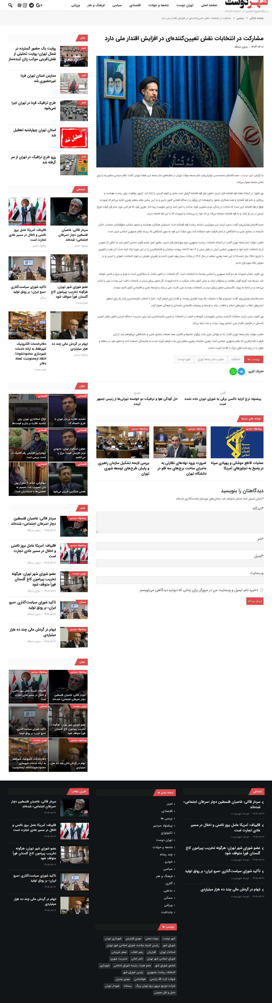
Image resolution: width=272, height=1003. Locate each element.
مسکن (43, 298)
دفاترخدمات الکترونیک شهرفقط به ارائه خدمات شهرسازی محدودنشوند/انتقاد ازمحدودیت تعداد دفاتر (30, 354)
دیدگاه (258, 508)
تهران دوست (184, 5)
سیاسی (117, 5)
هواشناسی (140, 979)
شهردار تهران (112, 986)
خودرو (169, 861)
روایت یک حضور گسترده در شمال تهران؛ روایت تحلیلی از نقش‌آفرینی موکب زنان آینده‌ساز (32, 54)
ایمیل (259, 556)
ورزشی (75, 5)
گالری (169, 883)
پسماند (128, 986)
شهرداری (105, 965)
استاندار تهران (167, 952)
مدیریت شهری (118, 958)
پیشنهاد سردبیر (254, 429)
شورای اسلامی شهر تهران (161, 958)
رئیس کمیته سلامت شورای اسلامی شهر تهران (133, 945)
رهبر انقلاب (137, 952)
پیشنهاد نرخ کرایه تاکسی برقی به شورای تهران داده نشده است (222, 401)
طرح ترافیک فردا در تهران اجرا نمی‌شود (34, 105)
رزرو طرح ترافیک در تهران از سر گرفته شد (33, 159)
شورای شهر (169, 945)
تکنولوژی (167, 832)
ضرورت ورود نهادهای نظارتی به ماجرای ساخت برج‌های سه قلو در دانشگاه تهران (182, 468)
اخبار (83, 48)
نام (261, 539)
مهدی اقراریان (133, 938)
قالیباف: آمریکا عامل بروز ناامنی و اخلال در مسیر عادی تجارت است (27, 235)
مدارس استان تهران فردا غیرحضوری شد (38, 78)
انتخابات (235, 359)
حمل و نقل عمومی (164, 992)
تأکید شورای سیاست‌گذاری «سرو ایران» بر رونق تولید (28, 289)
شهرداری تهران (113, 938)
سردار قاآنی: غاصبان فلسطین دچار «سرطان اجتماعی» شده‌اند (73, 235)
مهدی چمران (123, 979)
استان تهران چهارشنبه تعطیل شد (34, 132)
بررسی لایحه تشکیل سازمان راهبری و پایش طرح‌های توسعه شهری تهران (123, 468)
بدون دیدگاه (241, 47)
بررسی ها (167, 818)
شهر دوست (247, 175)
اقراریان (151, 952)
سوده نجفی (152, 938)
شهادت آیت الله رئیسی (162, 979)
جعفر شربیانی (119, 952)
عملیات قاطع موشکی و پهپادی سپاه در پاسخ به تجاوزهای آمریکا (237, 465)
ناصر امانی (137, 958)
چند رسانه (166, 854)
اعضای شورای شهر (165, 965)
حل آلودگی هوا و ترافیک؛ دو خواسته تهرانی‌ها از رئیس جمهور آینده (137, 401)
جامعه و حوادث (158, 5)
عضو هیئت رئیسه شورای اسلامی (132, 965)
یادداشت (167, 912)
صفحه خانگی (257, 18)
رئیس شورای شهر (133, 972)
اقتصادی (135, 5)
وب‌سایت (257, 573)
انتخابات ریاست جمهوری (161, 972)
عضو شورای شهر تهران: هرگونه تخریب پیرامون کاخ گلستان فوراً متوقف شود (69, 292)
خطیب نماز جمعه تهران (211, 359)
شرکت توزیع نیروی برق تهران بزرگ (155, 986)
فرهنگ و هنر (96, 5)
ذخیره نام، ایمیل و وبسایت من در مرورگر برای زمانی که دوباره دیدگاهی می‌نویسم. (199, 590)
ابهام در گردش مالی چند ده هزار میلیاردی (70, 346)
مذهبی (168, 890)
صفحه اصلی (209, 5)
